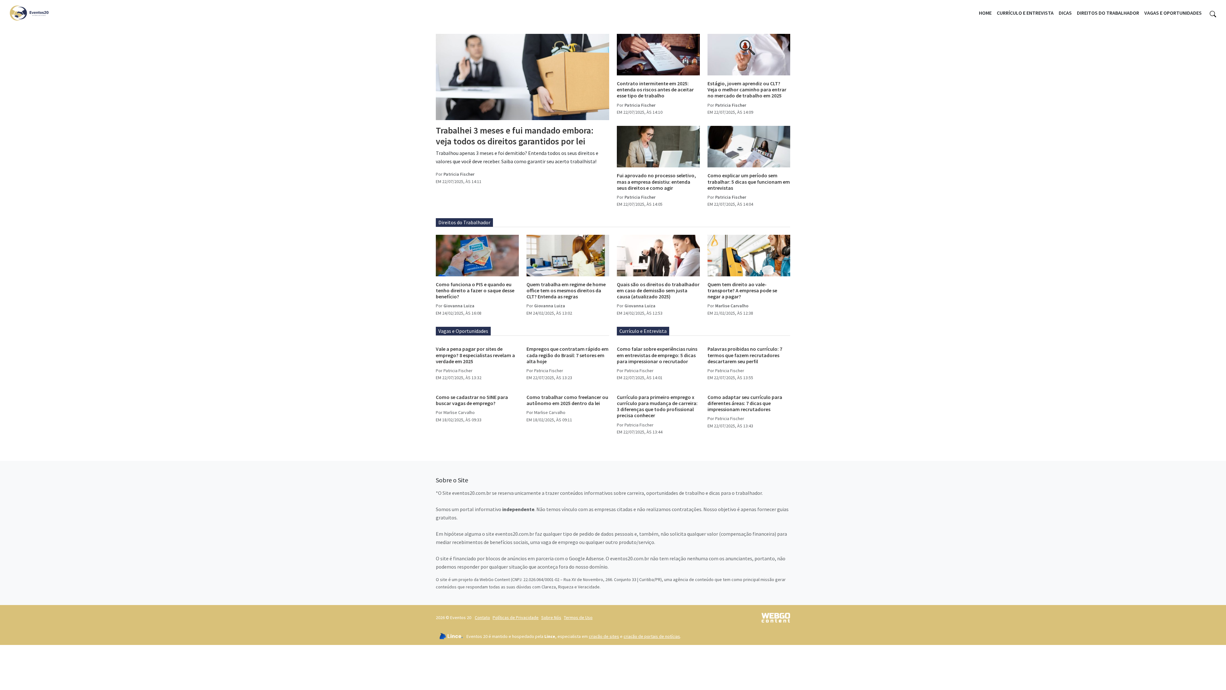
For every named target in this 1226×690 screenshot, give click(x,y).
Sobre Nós (551, 617)
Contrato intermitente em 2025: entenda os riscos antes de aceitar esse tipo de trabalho (655, 89)
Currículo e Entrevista (1025, 13)
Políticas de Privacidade (516, 617)
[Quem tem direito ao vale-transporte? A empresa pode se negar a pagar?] (749, 255)
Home (985, 13)
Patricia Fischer (458, 174)
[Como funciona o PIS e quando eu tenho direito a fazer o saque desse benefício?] (477, 255)
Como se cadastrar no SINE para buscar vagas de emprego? (472, 400)
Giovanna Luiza (458, 306)
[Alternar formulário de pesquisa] (1212, 13)
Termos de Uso (578, 617)
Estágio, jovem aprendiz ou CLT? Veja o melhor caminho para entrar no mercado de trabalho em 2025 (747, 89)
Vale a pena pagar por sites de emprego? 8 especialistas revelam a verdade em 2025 (475, 355)
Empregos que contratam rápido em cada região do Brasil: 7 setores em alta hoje (567, 355)
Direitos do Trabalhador (1108, 13)
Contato (482, 617)
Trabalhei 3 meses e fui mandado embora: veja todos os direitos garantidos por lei (515, 136)
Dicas (1065, 13)
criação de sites (604, 636)
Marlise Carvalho (731, 306)
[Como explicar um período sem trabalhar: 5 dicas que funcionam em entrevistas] (749, 146)
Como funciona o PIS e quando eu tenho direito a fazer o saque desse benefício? (475, 290)
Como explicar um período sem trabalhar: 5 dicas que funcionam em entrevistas (749, 181)
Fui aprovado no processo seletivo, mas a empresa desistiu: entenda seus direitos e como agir (656, 181)
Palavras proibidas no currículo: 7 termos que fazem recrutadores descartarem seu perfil (745, 355)
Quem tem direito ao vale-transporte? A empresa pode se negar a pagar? (742, 290)
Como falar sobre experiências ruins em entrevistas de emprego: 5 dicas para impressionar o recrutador (657, 355)
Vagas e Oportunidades (1173, 13)
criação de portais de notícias (652, 636)
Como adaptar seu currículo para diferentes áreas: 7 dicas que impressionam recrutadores (745, 403)
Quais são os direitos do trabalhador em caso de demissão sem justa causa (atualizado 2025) (658, 290)
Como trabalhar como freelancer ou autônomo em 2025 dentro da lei (567, 400)
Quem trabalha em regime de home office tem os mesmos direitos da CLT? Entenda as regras (566, 290)
